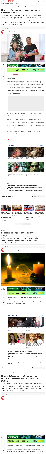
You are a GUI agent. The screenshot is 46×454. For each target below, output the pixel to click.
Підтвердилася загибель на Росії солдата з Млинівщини (20, 351)
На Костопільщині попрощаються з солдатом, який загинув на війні (22, 185)
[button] (2, 1)
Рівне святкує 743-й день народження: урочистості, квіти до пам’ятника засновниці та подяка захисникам (29, 215)
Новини (3, 210)
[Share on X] (3, 71)
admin (6, 31)
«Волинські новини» (34, 82)
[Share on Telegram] (3, 76)
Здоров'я (36, 210)
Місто (25, 210)
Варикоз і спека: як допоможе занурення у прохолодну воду (39, 213)
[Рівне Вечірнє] (10, 1)
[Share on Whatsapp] (3, 74)
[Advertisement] (26, 103)
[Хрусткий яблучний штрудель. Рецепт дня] (17, 208)
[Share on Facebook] (3, 68)
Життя (7, 210)
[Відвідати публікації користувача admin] (2, 32)
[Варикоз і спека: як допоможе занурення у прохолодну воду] (40, 208)
